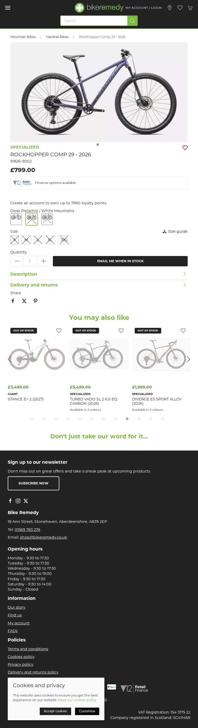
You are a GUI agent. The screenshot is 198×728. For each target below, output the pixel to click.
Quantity (18, 252)
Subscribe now (33, 483)
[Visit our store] (169, 8)
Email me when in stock (120, 261)
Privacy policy (20, 664)
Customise (87, 711)
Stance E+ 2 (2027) (26, 399)
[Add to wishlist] (58, 330)
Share (15, 293)
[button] (7, 8)
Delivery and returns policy (33, 672)
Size (14, 231)
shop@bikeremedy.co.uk (43, 537)
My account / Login (144, 8)
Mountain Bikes (23, 37)
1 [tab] (99, 146)
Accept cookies (55, 711)
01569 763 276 (27, 529)
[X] (25, 501)
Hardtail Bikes (57, 37)
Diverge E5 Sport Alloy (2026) (157, 401)
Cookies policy (21, 656)
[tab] (32, 418)
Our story (16, 607)
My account (19, 623)
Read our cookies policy (77, 700)
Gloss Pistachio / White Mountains (42, 210)
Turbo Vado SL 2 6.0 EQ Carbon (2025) (93, 401)
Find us (15, 615)
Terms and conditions (28, 649)
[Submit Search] (132, 21)
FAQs (13, 631)
